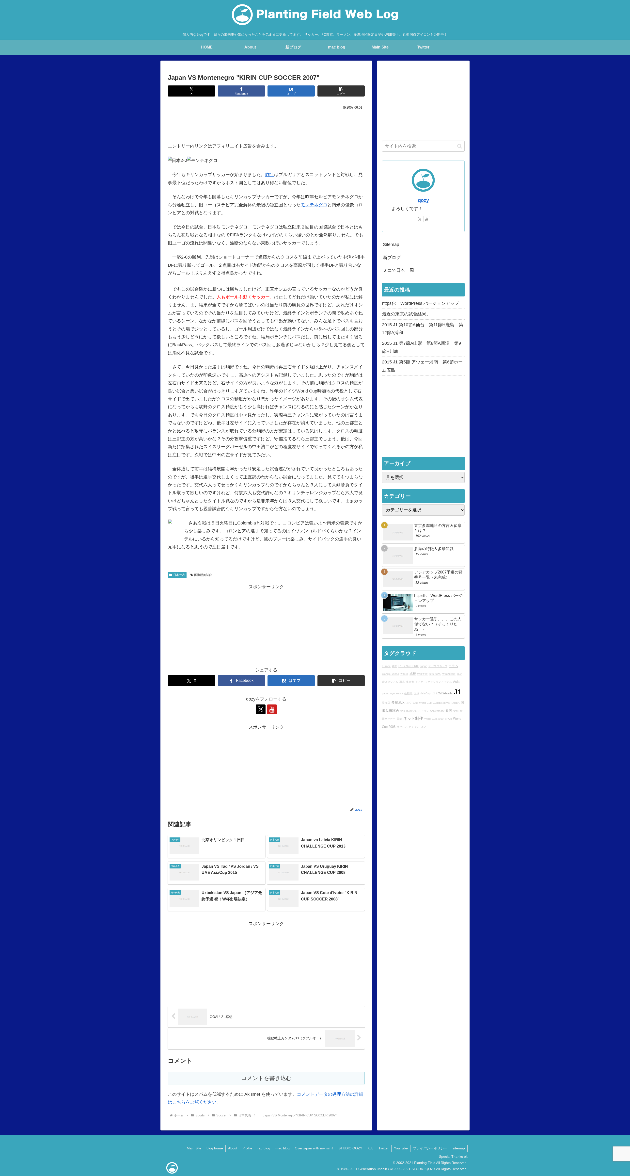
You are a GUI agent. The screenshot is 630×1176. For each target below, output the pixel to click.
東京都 (410, 682)
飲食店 (386, 703)
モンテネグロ (314, 204)
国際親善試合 (203, 575)
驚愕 (456, 710)
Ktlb (370, 1148)
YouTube (401, 1148)
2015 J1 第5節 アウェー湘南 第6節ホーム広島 (422, 365)
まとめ (419, 682)
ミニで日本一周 (398, 270)
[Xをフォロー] (261, 709)
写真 (402, 682)
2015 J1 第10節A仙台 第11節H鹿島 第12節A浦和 (422, 328)
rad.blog (263, 1148)
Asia (456, 682)
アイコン (423, 710)
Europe (386, 666)
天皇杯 (404, 673)
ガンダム (414, 726)
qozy (423, 200)
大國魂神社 (449, 673)
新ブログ (392, 257)
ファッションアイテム (438, 682)
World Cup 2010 (433, 719)
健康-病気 (435, 673)
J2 (433, 693)
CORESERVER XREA (446, 703)
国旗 (416, 693)
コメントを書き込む (266, 1078)
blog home (214, 1148)
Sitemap (391, 244)
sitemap (459, 1148)
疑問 (394, 666)
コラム (453, 666)
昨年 (269, 174)
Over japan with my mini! (314, 1148)
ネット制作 (413, 718)
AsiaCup (425, 693)
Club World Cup (422, 703)
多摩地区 (398, 703)
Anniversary (437, 710)
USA (423, 726)
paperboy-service (392, 693)
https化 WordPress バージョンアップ (420, 303)
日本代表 (179, 575)
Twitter (383, 1148)
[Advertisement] (266, 125)
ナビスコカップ (437, 666)
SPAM (448, 719)
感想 (413, 674)
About (232, 1148)
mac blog (282, 1148)
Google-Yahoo (390, 673)
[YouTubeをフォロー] (272, 709)
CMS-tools (444, 693)
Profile (247, 1148)
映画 (449, 711)
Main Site (194, 1148)
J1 (457, 692)
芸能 (399, 719)
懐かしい (402, 726)
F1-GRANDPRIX (408, 666)
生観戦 (408, 693)
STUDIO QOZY (350, 1148)
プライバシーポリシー (430, 1148)
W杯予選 (422, 673)
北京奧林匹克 (408, 710)
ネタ (409, 703)
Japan (423, 666)
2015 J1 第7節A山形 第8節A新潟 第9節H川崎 (421, 347)
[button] (341, 91)
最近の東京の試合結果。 (406, 313)
